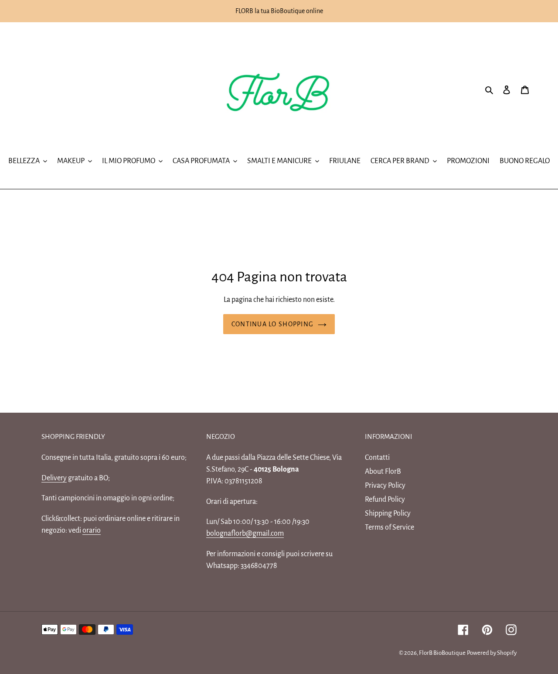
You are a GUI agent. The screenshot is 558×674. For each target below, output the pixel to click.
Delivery (54, 478)
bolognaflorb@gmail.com (245, 533)
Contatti (377, 458)
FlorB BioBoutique (442, 653)
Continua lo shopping (272, 324)
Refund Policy (385, 499)
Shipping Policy (388, 513)
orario (91, 530)
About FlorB (383, 472)
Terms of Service (389, 527)
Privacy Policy (385, 485)
